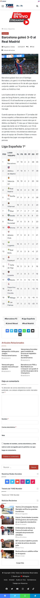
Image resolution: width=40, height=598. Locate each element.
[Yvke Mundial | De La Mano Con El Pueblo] (14, 6)
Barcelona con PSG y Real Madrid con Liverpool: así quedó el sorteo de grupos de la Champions (29, 369)
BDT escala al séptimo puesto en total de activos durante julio (27, 543)
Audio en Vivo (21, 580)
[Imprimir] (20, 334)
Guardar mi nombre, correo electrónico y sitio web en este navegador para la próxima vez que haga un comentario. (19, 447)
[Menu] (3, 6)
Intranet (11, 580)
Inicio (5, 29)
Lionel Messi (12, 323)
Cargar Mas (20, 563)
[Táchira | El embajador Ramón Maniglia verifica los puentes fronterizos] (8, 510)
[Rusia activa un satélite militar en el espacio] (8, 554)
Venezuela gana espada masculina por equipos (10, 367)
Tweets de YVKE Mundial (10, 495)
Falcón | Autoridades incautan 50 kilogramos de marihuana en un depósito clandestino (27, 519)
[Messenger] (20, 330)
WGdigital (26, 576)
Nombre (5, 419)
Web (3, 435)
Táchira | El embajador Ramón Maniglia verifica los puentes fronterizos (27, 509)
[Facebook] (7, 330)
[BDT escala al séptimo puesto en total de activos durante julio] (8, 544)
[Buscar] (37, 6)
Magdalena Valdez (9, 47)
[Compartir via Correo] (32, 330)
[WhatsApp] (24, 330)
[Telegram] (28, 330)
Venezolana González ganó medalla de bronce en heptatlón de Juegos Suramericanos (29, 353)
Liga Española (29, 319)
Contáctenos (31, 580)
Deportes (11, 29)
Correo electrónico (9, 427)
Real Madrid (28, 323)
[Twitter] (11, 330)
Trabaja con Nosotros (20, 583)
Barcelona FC (11, 319)
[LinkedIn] (15, 330)
